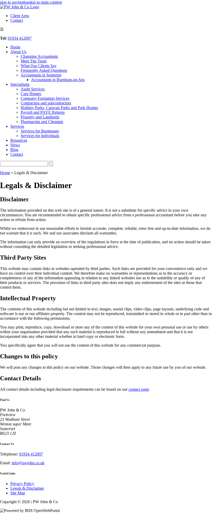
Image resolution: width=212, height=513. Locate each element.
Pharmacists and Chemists (42, 121)
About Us (18, 51)
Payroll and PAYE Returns (43, 112)
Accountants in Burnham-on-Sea (58, 79)
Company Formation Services (45, 98)
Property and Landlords (40, 117)
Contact (16, 20)
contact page (138, 389)
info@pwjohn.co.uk (28, 463)
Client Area (19, 15)
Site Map (17, 493)
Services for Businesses (40, 131)
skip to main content (45, 2)
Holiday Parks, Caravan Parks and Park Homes (59, 107)
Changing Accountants (39, 56)
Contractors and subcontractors (46, 103)
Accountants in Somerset (41, 75)
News (15, 145)
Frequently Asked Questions (44, 70)
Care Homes (31, 93)
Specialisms (19, 84)
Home (15, 47)
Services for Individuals (40, 135)
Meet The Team (34, 61)
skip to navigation (14, 2)
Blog (14, 149)
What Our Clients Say (39, 65)
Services (17, 126)
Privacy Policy (22, 483)
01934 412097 (20, 38)
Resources (18, 140)
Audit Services (33, 89)
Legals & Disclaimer (27, 488)
